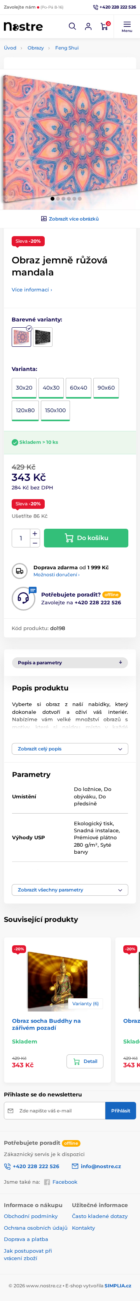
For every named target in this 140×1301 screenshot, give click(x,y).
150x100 (55, 410)
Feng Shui (67, 48)
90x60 (106, 387)
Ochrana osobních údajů (36, 1228)
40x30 (51, 387)
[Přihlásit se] (88, 26)
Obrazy (36, 48)
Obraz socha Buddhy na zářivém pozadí (46, 1024)
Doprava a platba (26, 1239)
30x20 (24, 387)
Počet (21, 538)
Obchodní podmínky (31, 1216)
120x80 (25, 410)
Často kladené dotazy (100, 1216)
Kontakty (83, 1228)
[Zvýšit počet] (35, 533)
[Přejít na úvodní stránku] (23, 26)
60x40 (78, 387)
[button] (72, 26)
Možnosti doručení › (56, 574)
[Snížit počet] (35, 543)
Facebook (64, 1182)
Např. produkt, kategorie (53, 61)
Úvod (10, 48)
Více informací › (32, 289)
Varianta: (24, 368)
